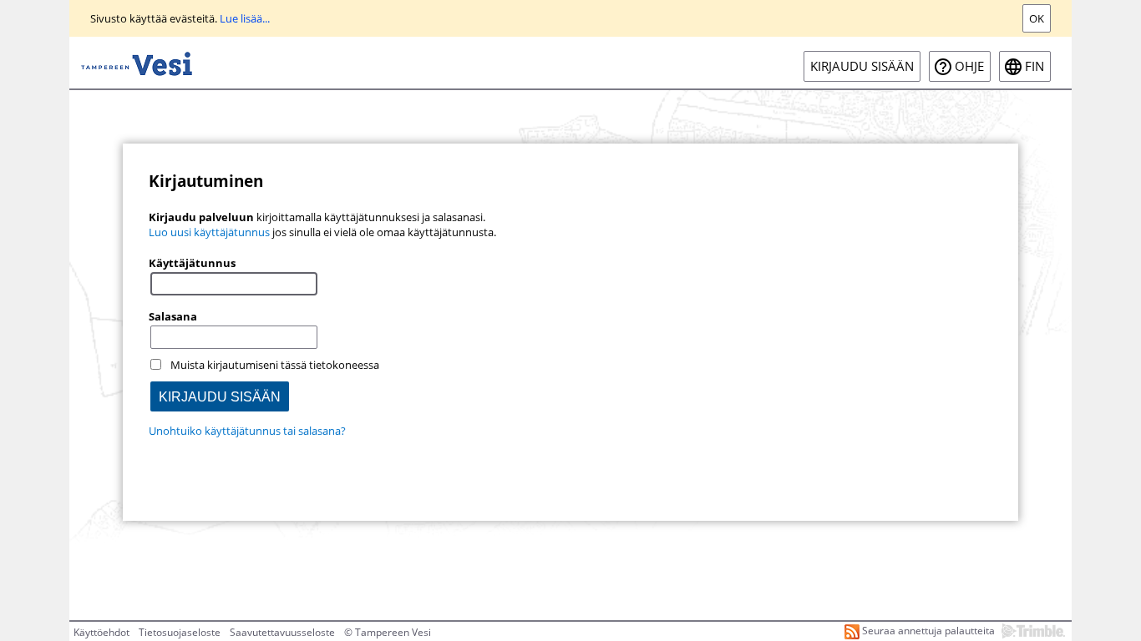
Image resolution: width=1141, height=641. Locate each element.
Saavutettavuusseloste (282, 632)
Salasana (173, 316)
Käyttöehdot (101, 632)
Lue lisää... (245, 18)
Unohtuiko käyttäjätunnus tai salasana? (247, 430)
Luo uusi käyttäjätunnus (209, 232)
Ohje (969, 66)
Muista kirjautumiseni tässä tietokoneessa (274, 364)
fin (1034, 66)
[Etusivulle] (136, 62)
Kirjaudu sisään (862, 66)
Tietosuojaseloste (180, 632)
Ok (1036, 18)
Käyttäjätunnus (192, 262)
